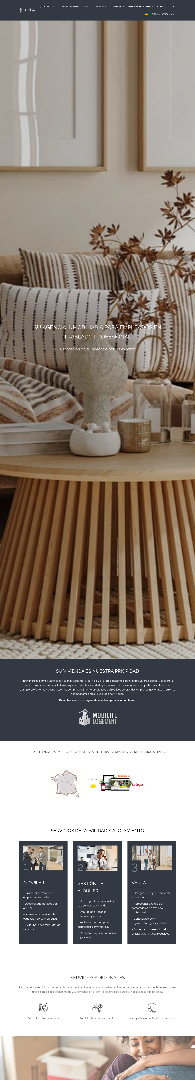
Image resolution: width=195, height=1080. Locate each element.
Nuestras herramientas (140, 6)
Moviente (101, 6)
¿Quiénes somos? (49, 6)
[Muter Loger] (27, 10)
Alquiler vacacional (163, 14)
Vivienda (87, 6)
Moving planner (70, 6)
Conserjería (117, 6)
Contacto (162, 6)
